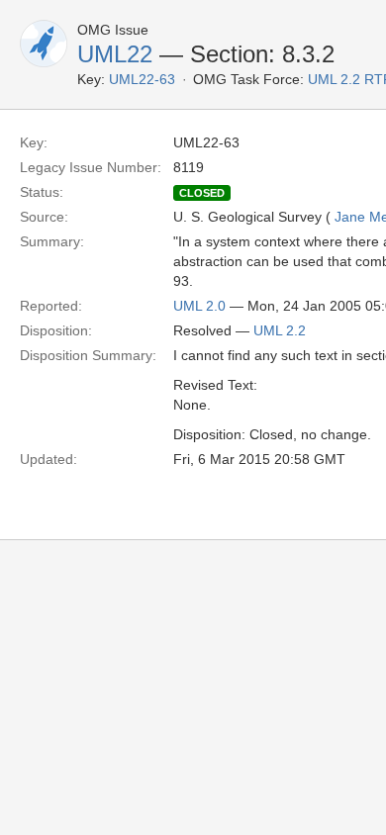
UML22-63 (142, 79)
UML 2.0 (199, 306)
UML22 (114, 54)
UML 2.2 (279, 330)
